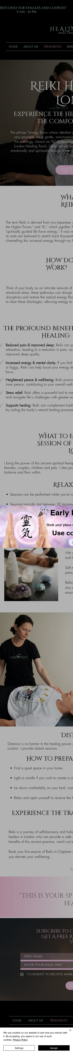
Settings (19, 1048)
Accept (54, 1048)
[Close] (68, 1032)
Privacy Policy (20, 1039)
